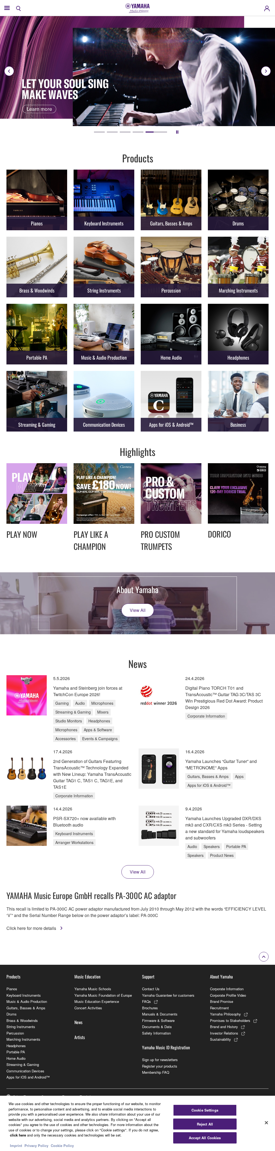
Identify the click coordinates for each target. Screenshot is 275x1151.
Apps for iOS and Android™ (28, 1077)
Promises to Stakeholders (230, 1020)
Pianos (11, 988)
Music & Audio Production (26, 1001)
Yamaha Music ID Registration (166, 1047)
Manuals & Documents (160, 1014)
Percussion (15, 1033)
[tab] (104, 132)
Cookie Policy (62, 1145)
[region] (137, 1123)
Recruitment (219, 1007)
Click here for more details (31, 928)
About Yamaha (221, 976)
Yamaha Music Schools (92, 988)
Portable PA (15, 1051)
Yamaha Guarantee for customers (168, 995)
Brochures (150, 1007)
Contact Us (151, 988)
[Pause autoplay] (177, 132)
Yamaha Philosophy (225, 1014)
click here (18, 1135)
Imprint (16, 1145)
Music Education (87, 976)
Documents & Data (157, 1026)
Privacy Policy (36, 1145)
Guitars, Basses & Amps (25, 1007)
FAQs (146, 1001)
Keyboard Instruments (23, 995)
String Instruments (20, 1026)
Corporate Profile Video (228, 995)
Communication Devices (25, 1070)
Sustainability (220, 1039)
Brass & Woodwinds (22, 1020)
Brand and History (224, 1026)
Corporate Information (227, 988)
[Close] (266, 1123)
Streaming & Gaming (22, 1064)
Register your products (159, 1066)
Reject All (205, 1124)
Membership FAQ (155, 1072)
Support (148, 976)
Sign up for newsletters (160, 1059)
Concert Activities (88, 1007)
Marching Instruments (23, 1039)
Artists (79, 1037)
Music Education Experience (96, 1001)
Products (13, 976)
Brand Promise (221, 1001)
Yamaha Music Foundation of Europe (103, 995)
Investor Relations (224, 1033)
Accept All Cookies (205, 1137)
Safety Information (156, 1033)
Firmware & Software (158, 1020)
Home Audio (16, 1058)
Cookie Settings (204, 1110)
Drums (11, 1014)
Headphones (16, 1045)
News (78, 1022)
